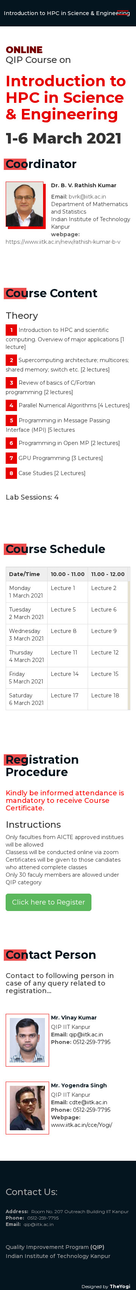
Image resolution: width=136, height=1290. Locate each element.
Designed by (106, 1286)
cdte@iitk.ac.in (88, 1102)
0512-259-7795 (91, 1042)
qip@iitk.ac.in (86, 1034)
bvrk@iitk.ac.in (87, 196)
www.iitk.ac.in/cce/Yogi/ (81, 1125)
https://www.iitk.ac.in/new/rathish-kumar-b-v (63, 241)
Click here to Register (48, 902)
